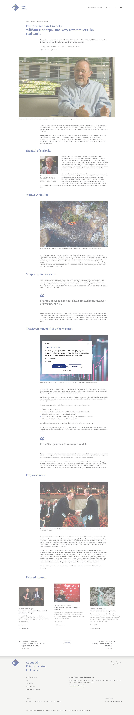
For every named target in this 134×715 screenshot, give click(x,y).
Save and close (67, 370)
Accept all (59, 366)
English (48, 343)
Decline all (75, 366)
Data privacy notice (51, 358)
